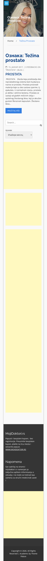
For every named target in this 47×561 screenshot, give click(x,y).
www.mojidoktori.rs (15, 449)
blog (20, 70)
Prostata (13, 74)
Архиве (8, 130)
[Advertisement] (23, 165)
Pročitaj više (13, 110)
